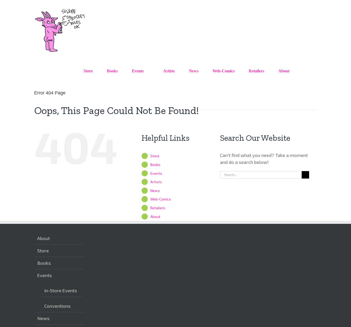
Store (154, 156)
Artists (156, 182)
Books (155, 164)
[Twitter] (284, 238)
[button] (305, 71)
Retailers (157, 208)
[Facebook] (276, 238)
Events (156, 173)
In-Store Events (60, 290)
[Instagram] (268, 238)
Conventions (57, 306)
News (155, 190)
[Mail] (292, 238)
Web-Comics (160, 199)
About (155, 216)
